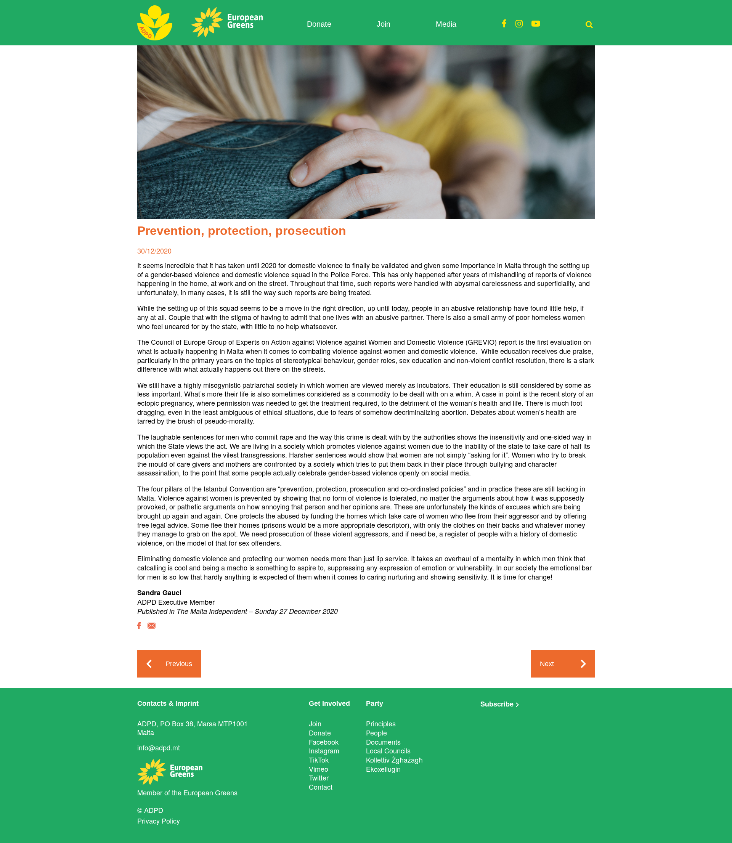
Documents (383, 742)
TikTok (319, 759)
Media (446, 24)
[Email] (152, 631)
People (376, 732)
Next (547, 664)
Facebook (324, 742)
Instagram (324, 750)
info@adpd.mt (158, 747)
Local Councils (388, 750)
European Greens (210, 792)
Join (383, 24)
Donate (319, 24)
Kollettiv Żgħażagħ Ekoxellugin (394, 764)
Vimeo (318, 769)
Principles (381, 723)
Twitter (319, 777)
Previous (178, 664)
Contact (320, 787)
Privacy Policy (158, 820)
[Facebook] (139, 631)
